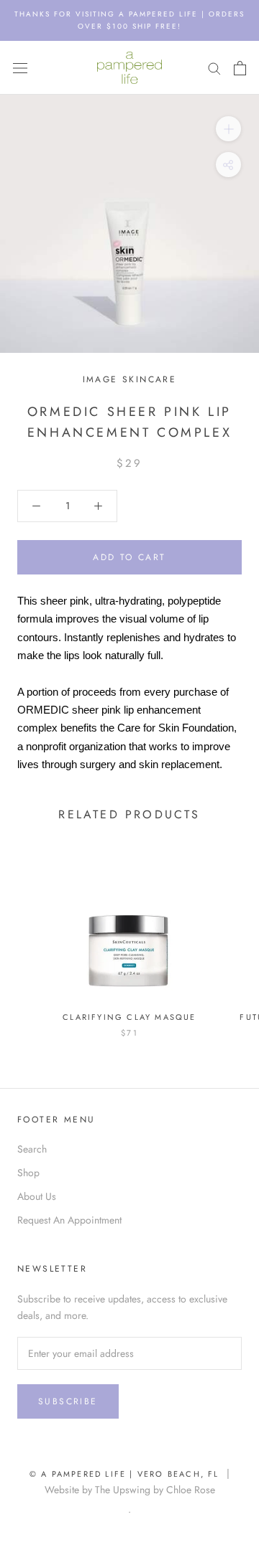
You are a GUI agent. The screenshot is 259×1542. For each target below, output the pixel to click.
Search (32, 1149)
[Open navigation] (20, 68)
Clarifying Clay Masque (129, 1017)
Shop (28, 1172)
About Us (36, 1196)
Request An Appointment (69, 1220)
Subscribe (68, 1401)
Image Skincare (130, 379)
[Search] (214, 68)
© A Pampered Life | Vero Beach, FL (128, 1474)
